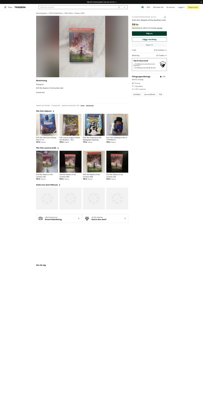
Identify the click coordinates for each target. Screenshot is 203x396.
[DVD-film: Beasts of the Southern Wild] (94, 162)
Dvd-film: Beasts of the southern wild (44, 176)
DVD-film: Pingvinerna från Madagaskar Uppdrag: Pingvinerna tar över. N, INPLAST (92, 139)
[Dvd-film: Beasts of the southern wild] (47, 162)
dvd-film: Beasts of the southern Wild (68, 176)
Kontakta (136, 94)
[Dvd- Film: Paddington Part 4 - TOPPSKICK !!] (117, 125)
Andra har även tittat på (48, 185)
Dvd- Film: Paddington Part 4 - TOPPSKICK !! (117, 139)
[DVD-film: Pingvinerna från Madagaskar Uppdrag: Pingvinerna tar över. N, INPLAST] (94, 125)
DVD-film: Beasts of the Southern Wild (91, 176)
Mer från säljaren (45, 111)
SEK (148, 7)
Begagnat (40, 84)
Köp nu (149, 33)
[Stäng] (201, 2)
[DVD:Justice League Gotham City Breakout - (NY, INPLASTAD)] (70, 125)
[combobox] (80, 7)
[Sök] (119, 7)
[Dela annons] (165, 17)
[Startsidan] (20, 7)
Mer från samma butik (47, 148)
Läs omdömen (149, 94)
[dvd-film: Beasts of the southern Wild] (70, 162)
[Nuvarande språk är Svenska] (142, 7)
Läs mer (159, 28)
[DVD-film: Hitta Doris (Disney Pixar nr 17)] (47, 125)
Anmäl (82, 105)
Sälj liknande (90, 105)
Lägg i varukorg (149, 39)
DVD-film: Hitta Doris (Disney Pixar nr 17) (46, 139)
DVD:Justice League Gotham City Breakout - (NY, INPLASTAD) (70, 139)
